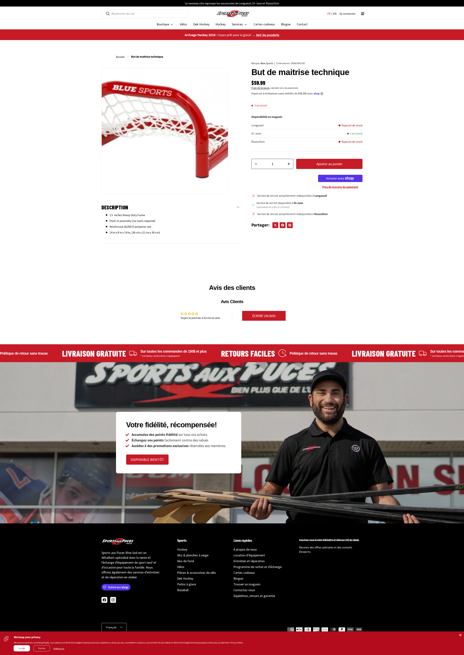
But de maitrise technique (147, 57)
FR (329, 13)
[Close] (460, 635)
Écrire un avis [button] (264, 315)
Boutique (163, 24)
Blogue (286, 24)
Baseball (182, 590)
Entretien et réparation (249, 561)
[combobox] (145, 14)
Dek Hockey (201, 24)
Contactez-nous (244, 590)
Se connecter (347, 13)
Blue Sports (267, 63)
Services (237, 24)
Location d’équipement (249, 555)
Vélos (183, 24)
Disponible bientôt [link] (147, 459)
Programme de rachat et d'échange (257, 567)
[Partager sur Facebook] (282, 225)
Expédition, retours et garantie (254, 596)
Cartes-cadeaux (264, 24)
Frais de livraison (260, 88)
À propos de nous (245, 549)
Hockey (221, 24)
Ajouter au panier (329, 164)
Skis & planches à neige (192, 555)
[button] (362, 13)
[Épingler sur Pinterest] (290, 225)
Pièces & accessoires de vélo (196, 573)
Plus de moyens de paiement (340, 187)
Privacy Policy (236, 642)
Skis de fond (185, 561)
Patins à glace (186, 584)
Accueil (120, 57)
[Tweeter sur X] (275, 225)
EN (335, 13)
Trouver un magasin (246, 584)
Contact (302, 24)
